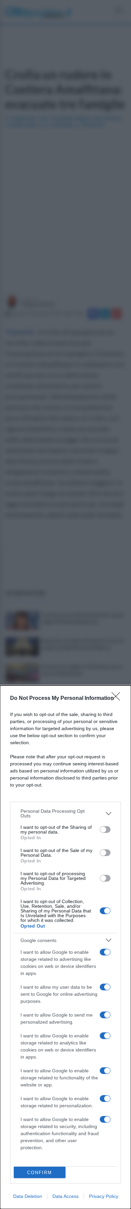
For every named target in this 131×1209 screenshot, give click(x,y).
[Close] (118, 698)
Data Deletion (27, 1196)
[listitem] (65, 813)
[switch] (105, 829)
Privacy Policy (103, 1196)
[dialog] (65, 947)
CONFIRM (39, 1172)
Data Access (65, 1196)
